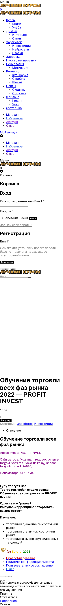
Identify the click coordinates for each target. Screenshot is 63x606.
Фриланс (12, 97)
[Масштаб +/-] (10, 576)
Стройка (18, 78)
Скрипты (19, 89)
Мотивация (20, 67)
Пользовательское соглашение (29, 565)
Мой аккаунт (9, 132)
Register (4, 269)
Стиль (17, 38)
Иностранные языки (21, 60)
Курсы (10, 20)
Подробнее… (10, 600)
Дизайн (11, 31)
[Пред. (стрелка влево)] (1, 580)
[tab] (34, 430)
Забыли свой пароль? (16, 225)
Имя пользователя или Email (22, 201)
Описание (13, 430)
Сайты (11, 86)
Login (13, 269)
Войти (33, 218)
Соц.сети (19, 93)
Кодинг (17, 100)
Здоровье (13, 56)
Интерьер (19, 34)
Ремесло (12, 71)
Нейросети (20, 49)
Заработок (14, 42)
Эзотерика (14, 108)
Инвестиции (21, 45)
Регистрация (7, 262)
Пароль (6, 211)
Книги (16, 23)
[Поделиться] (4, 576)
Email (4, 241)
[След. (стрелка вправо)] (4, 580)
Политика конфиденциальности (30, 561)
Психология (15, 64)
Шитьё (17, 82)
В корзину (5, 420)
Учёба (16, 27)
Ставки (17, 53)
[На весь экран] (7, 576)
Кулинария (20, 75)
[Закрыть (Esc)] (1, 576)
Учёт (15, 104)
